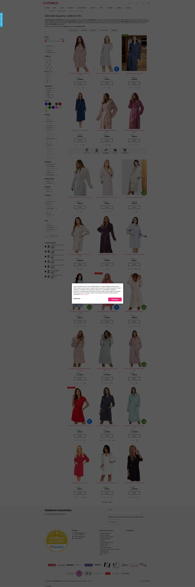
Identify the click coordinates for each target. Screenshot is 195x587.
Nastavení (76, 298)
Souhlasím (114, 299)
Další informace (84, 294)
